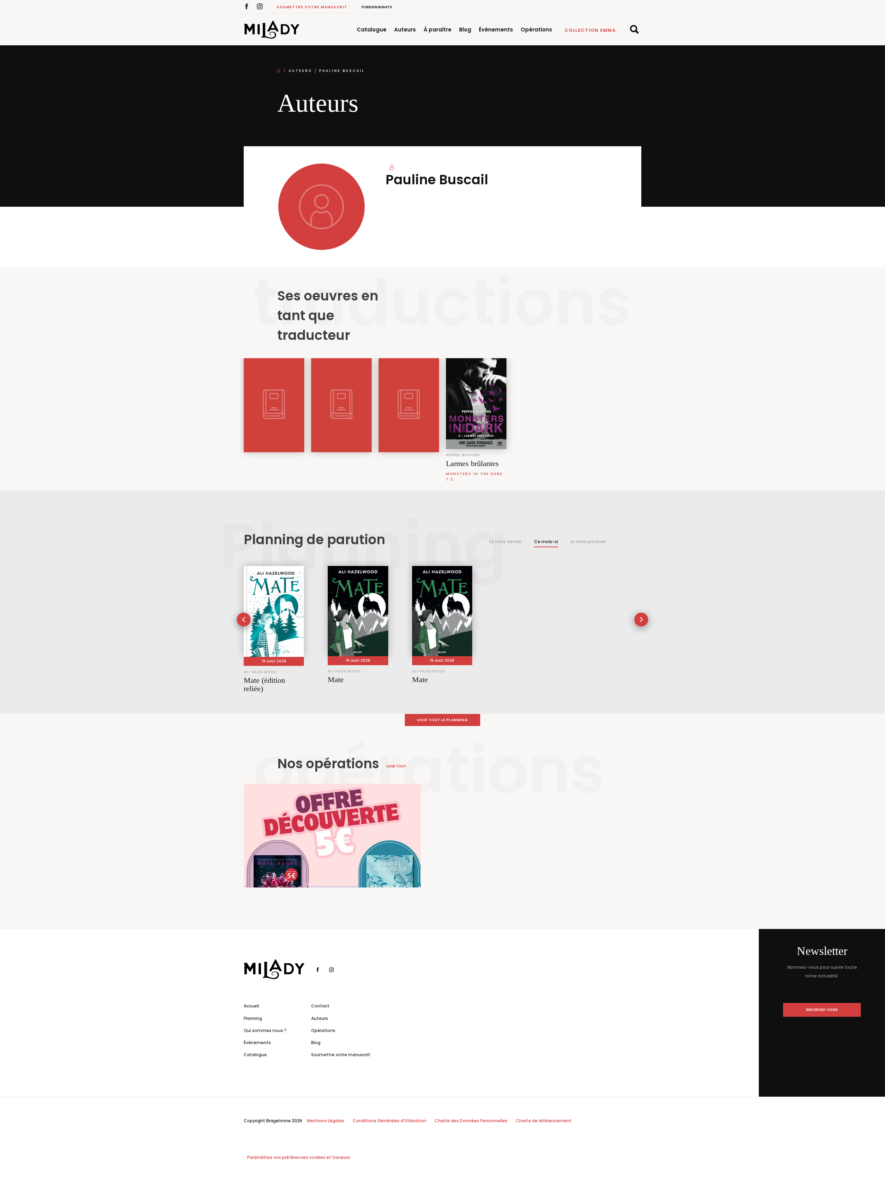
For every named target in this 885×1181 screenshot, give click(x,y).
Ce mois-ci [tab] (546, 542)
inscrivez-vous (822, 1009)
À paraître (437, 29)
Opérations (536, 29)
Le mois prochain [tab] (588, 542)
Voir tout (396, 766)
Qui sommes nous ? (265, 1030)
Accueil (251, 1006)
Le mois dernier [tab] (506, 542)
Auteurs (405, 29)
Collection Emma (590, 30)
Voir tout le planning (442, 720)
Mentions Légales (325, 1121)
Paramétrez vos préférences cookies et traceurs (298, 1157)
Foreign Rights (377, 7)
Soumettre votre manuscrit (312, 7)
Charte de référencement (543, 1121)
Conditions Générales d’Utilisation (389, 1121)
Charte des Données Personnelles (471, 1121)
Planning (253, 1018)
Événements (496, 29)
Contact (320, 1006)
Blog (465, 29)
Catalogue (371, 29)
